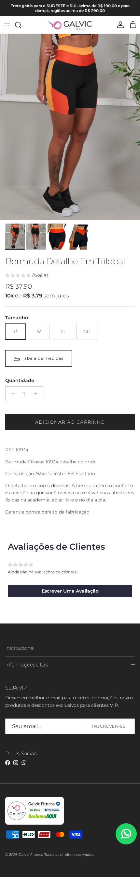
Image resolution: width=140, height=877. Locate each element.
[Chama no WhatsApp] (126, 833)
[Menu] (7, 25)
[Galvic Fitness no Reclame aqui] (34, 823)
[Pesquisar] (21, 25)
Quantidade (19, 380)
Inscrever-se (109, 726)
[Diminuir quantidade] (11, 394)
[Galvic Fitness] (70, 25)
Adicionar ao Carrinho (70, 422)
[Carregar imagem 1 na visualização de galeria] (70, 127)
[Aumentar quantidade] (37, 394)
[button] (27, 276)
